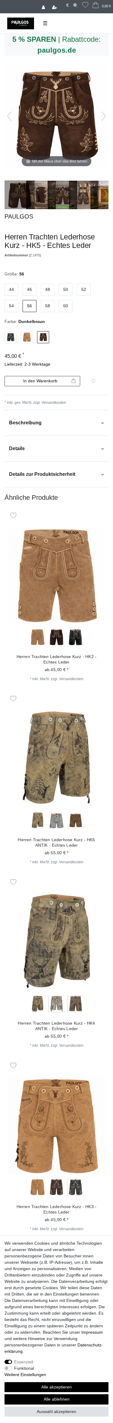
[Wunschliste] (85, 5)
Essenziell (23, 1361)
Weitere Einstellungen (25, 1374)
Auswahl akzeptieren (56, 1411)
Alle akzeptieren (56, 1387)
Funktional (24, 1368)
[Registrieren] (55, 6)
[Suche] (75, 5)
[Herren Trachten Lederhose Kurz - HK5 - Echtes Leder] (20, 195)
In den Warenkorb (40, 380)
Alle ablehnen (57, 1399)
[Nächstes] (103, 116)
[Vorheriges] (9, 116)
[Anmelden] (44, 6)
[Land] (62, 2)
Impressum (92, 1332)
